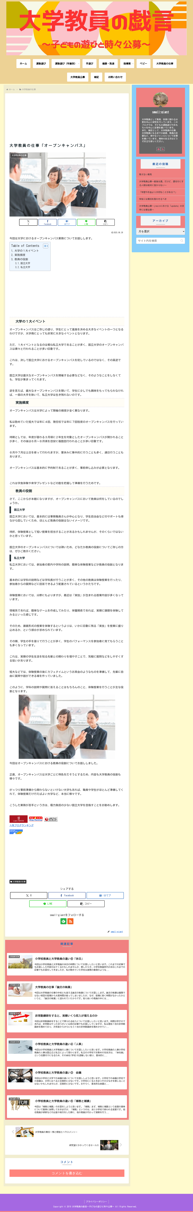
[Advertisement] (66, 114)
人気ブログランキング (21, 825)
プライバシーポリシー (96, 1202)
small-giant (160, 111)
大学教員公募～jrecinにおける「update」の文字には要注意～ (161, 208)
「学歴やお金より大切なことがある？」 (158, 192)
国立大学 (25, 263)
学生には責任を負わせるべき (153, 199)
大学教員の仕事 (19, 881)
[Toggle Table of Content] (44, 246)
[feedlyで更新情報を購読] (63, 921)
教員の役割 (21, 259)
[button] (105, 222)
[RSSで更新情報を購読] (70, 921)
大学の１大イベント (26, 250)
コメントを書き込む (67, 1173)
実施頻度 (19, 254)
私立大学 (25, 267)
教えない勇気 (145, 174)
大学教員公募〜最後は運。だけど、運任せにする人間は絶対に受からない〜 (161, 183)
